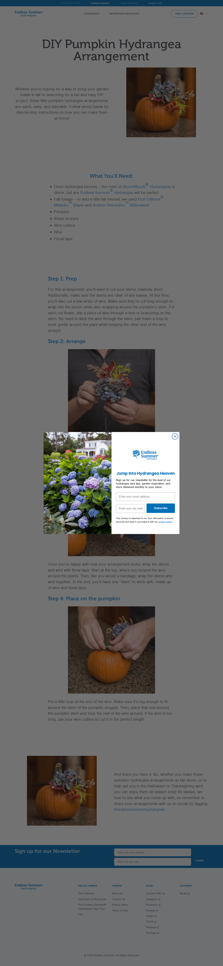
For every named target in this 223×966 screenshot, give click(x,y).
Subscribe (161, 508)
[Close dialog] (175, 436)
